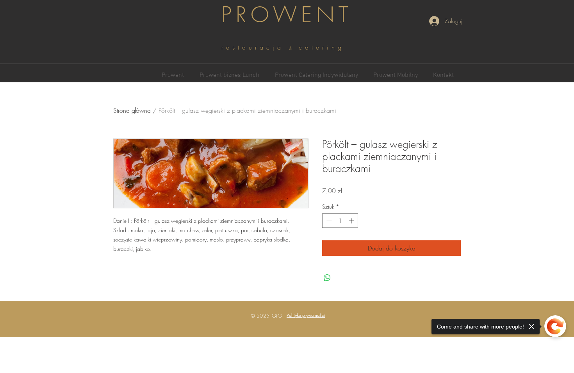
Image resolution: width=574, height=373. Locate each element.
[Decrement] (328, 220)
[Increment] (352, 220)
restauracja (255, 47)
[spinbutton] (340, 220)
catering (321, 47)
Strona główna (132, 110)
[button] (306, 315)
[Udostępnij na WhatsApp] (327, 277)
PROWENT (287, 14)
